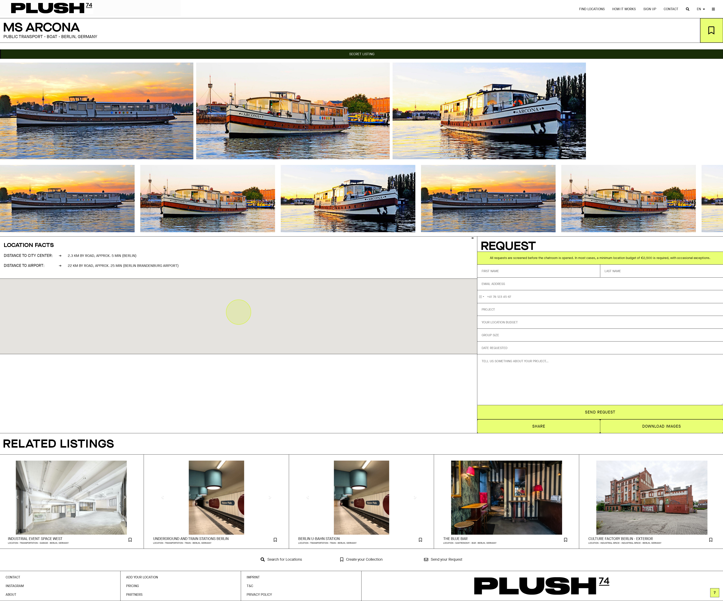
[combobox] (481, 296)
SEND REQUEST (600, 412)
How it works (624, 9)
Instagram (15, 586)
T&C (250, 586)
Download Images (661, 426)
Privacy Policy (259, 594)
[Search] (687, 9)
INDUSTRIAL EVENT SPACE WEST (35, 539)
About (11, 594)
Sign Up (649, 9)
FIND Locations (592, 9)
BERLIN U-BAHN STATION (319, 539)
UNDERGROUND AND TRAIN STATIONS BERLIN (191, 539)
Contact (671, 9)
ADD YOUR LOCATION (142, 577)
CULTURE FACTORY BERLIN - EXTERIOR (620, 539)
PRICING (132, 586)
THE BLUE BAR (455, 539)
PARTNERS (134, 594)
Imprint (253, 577)
